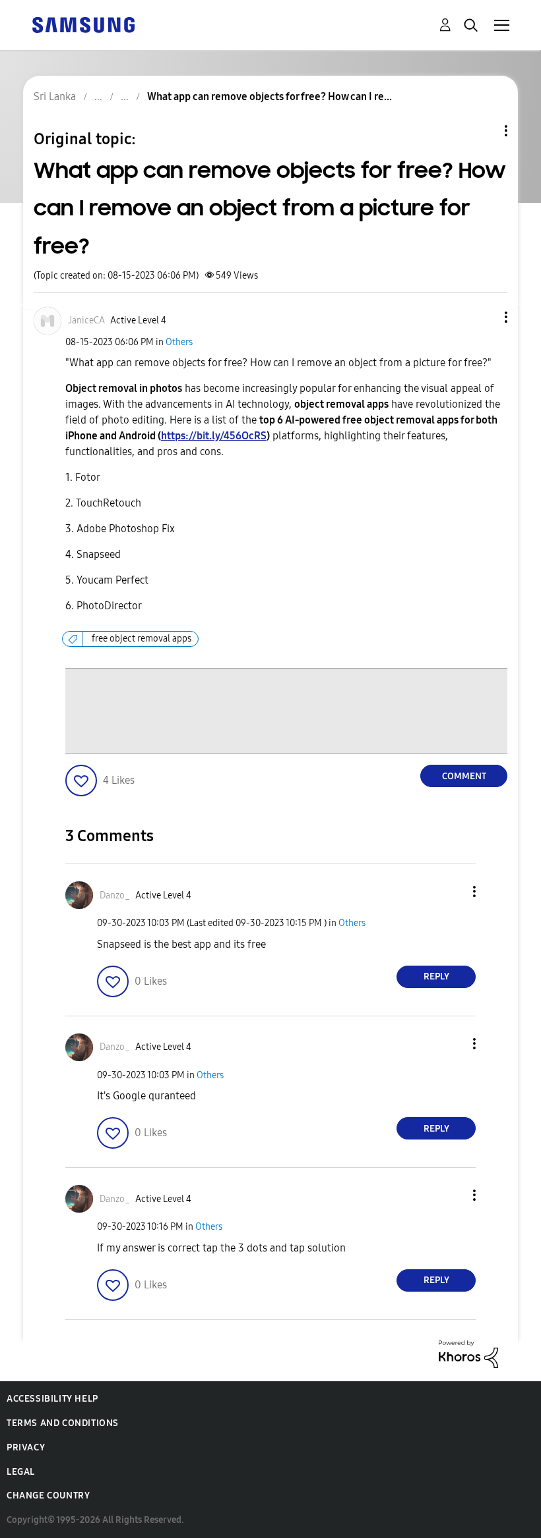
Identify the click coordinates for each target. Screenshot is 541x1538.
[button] (484, 317)
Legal (21, 1471)
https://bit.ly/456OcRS (214, 435)
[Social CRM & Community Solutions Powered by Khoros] (468, 1353)
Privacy (26, 1447)
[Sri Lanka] (83, 24)
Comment (464, 776)
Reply (436, 976)
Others (179, 342)
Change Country (48, 1495)
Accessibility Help (52, 1398)
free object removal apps (141, 638)
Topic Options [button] (483, 131)
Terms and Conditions (63, 1423)
